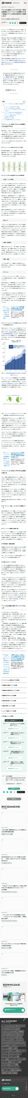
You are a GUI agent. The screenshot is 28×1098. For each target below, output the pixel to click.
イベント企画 (15, 1050)
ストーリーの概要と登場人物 (10, 115)
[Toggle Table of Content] (23, 102)
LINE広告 (8, 1034)
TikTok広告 (15, 1036)
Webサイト (13, 1039)
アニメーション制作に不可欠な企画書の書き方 (12, 112)
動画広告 (19, 1070)
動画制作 (13, 1070)
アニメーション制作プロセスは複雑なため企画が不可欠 (14, 104)
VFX (21, 1036)
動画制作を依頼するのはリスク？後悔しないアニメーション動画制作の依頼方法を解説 (13, 62)
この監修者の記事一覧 (10, 783)
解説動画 (15, 1072)
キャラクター (22, 1050)
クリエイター (17, 19)
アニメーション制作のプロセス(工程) (12, 106)
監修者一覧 (19, 783)
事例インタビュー (6, 1070)
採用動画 (4, 1072)
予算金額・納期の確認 (9, 116)
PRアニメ (4, 1036)
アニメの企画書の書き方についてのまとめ (11, 119)
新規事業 (9, 1072)
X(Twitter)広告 (5, 1042)
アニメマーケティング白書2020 (10, 413)
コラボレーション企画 (14, 1056)
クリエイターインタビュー (12, 891)
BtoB (12, 1025)
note (21, 1034)
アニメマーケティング (20, 1045)
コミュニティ (5, 1056)
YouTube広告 (5, 1045)
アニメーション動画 (5, 19)
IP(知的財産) (20, 1031)
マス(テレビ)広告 (5, 1064)
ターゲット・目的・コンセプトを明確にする (13, 113)
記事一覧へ (14, 799)
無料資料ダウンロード (13, 728)
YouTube (22, 1042)
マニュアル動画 (14, 1064)
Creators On (6, 1083)
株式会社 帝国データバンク (16, 332)
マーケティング (5, 1067)
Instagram (4, 1031)
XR (11, 1042)
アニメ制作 (12, 19)
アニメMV (12, 1045)
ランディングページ (14, 1067)
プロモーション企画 (16, 1061)
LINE (3, 1034)
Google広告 (16, 1028)
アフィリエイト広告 (6, 1050)
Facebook (22, 1025)
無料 (11, 90)
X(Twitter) (20, 1039)
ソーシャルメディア (13, 1059)
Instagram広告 (12, 1031)
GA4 (11, 1028)
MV (2, 947)
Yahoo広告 (16, 1042)
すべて (3, 1025)
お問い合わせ (7, 1088)
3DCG (8, 1025)
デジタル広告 (22, 1059)
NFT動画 (17, 1034)
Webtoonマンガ (5, 1039)
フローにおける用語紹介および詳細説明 (12, 108)
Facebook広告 (5, 1028)
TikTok (9, 1036)
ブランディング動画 (6, 1061)
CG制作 (3, 834)
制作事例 (16, 598)
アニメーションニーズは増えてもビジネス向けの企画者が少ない (15, 110)
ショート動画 (5, 1059)
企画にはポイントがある (9, 118)
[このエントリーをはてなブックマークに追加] (15, 23)
